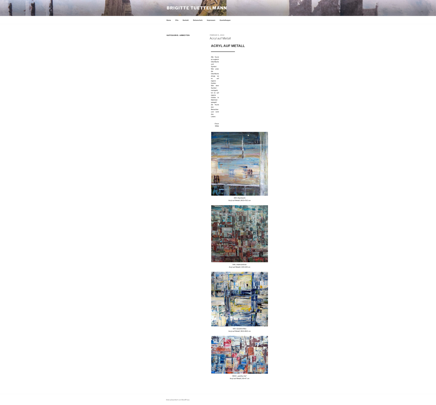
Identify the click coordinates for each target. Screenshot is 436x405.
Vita (176, 20)
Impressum (211, 20)
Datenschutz (198, 20)
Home (168, 20)
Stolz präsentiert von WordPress (178, 400)
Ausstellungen (225, 20)
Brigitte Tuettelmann (197, 7)
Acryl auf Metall (220, 38)
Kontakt (186, 20)
